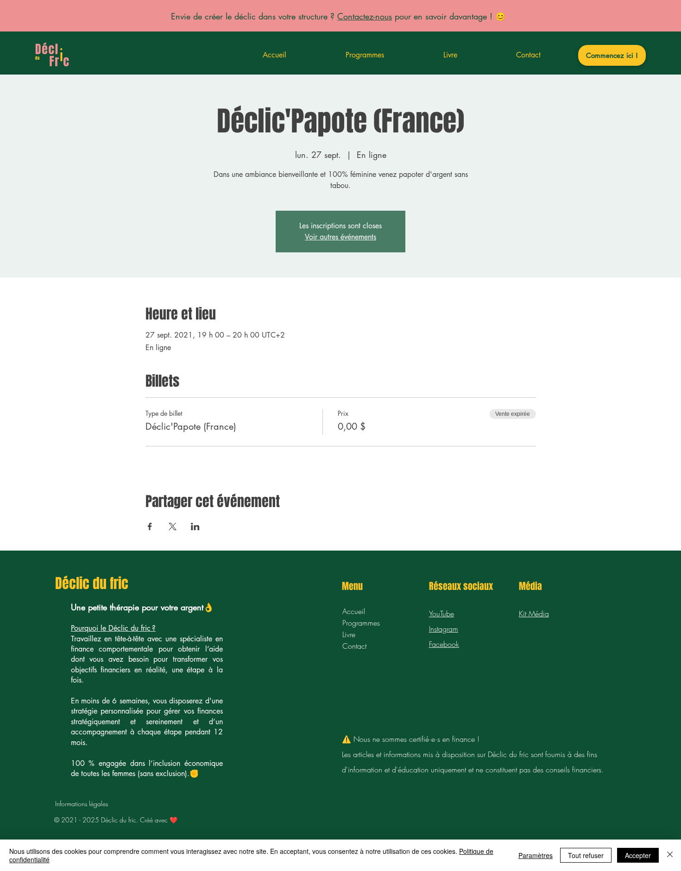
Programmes (361, 623)
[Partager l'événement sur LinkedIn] (195, 526)
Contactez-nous (364, 16)
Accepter (638, 855)
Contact (354, 646)
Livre (348, 634)
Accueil (353, 611)
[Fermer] (669, 855)
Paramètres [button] (535, 855)
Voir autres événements (340, 237)
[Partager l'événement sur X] (172, 526)
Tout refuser (586, 855)
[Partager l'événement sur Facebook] (149, 526)
